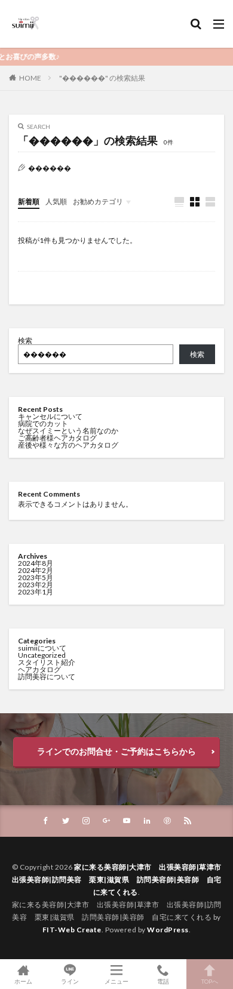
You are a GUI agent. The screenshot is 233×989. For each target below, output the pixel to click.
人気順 (56, 201)
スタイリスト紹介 (46, 662)
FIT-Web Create (72, 929)
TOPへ (209, 981)
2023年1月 (35, 591)
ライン (70, 981)
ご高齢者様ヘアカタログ (57, 437)
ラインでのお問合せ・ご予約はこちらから (116, 751)
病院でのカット (43, 423)
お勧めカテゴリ (98, 201)
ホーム (23, 981)
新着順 (28, 201)
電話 (163, 981)
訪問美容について (46, 676)
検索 (25, 340)
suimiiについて (42, 647)
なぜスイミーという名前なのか (68, 430)
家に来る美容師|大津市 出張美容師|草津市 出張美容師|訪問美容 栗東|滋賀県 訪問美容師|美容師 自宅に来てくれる (120, 879)
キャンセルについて (50, 416)
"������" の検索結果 (102, 77)
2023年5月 (35, 577)
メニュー (116, 981)
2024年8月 (35, 563)
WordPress (168, 929)
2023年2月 (35, 584)
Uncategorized (42, 655)
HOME (30, 77)
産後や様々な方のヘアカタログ (68, 444)
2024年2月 (35, 570)
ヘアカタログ (39, 669)
